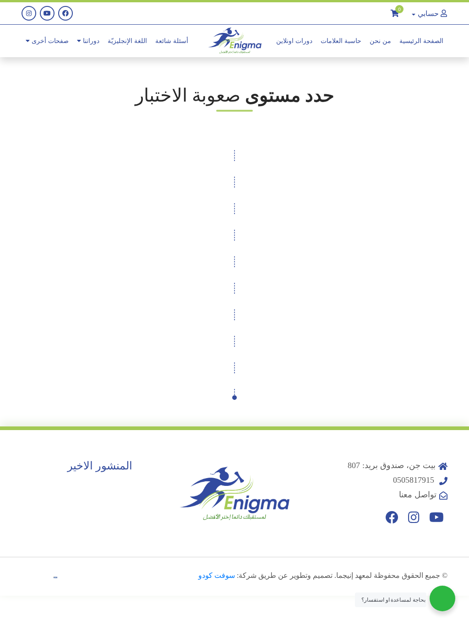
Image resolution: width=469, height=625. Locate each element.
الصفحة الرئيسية (421, 41)
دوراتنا (90, 41)
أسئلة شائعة (171, 41)
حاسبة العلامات (341, 41)
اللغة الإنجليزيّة (127, 41)
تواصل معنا (417, 494)
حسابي (428, 13)
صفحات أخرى (49, 41)
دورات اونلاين (294, 41)
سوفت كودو (216, 575)
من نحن (380, 41)
